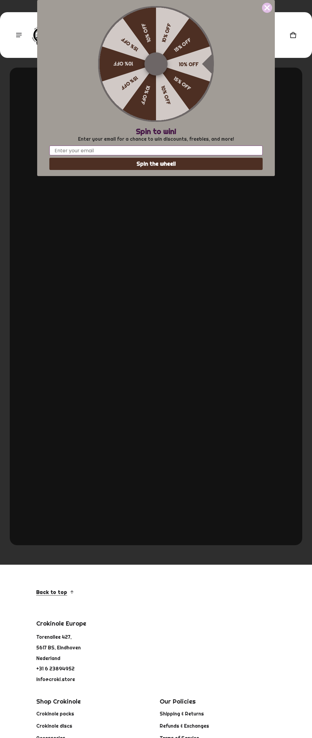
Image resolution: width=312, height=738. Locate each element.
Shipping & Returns (182, 714)
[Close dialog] (267, 7)
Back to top (51, 592)
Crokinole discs (54, 726)
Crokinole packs (55, 714)
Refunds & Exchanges (184, 726)
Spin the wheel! (156, 163)
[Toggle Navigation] (19, 35)
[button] (293, 35)
